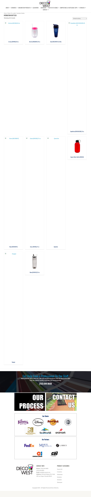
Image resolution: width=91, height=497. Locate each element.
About (7, 8)
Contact (45, 10)
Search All (59, 469)
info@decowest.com (45, 472)
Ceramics (13, 8)
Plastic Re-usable (53, 8)
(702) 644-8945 (40, 470)
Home (5, 13)
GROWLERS (43, 8)
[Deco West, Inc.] (45, 3)
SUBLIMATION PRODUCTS (24, 8)
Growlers (59, 477)
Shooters (59, 479)
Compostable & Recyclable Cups (68, 8)
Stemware (59, 482)
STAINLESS (82, 8)
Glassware (36, 8)
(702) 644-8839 (44, 468)
